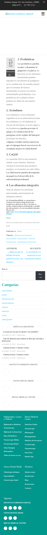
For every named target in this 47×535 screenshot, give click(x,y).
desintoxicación (8, 299)
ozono (4, 315)
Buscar (5, 269)
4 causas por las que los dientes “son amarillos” (21, 332)
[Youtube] (20, 508)
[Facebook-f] (5, 508)
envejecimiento (8, 303)
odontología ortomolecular (26, 242)
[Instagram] (12, 372)
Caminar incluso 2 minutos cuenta (16, 355)
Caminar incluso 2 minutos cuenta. (16, 348)
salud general (7, 319)
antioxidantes (7, 291)
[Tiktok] (15, 508)
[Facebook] (5, 372)
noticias (5, 307)
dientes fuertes (22, 239)
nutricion (5, 311)
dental (19, 231)
